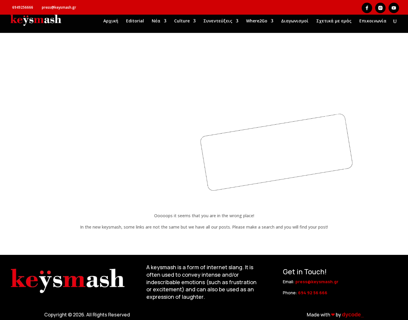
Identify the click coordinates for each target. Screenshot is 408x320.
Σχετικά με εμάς (334, 21)
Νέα (156, 21)
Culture (182, 21)
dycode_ (353, 315)
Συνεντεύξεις (217, 21)
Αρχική (110, 21)
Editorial (135, 21)
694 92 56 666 (312, 292)
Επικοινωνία (372, 21)
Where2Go (256, 21)
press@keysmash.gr (316, 281)
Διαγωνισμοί (295, 21)
